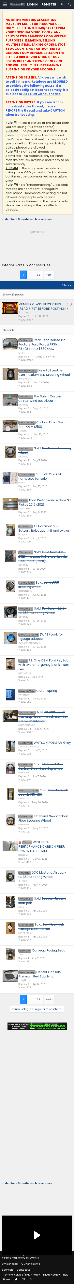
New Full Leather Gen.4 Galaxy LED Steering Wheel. (44, 372)
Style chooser (10, 1264)
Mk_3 (21, 906)
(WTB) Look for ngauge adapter (40, 636)
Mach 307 (24, 508)
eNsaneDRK (25, 378)
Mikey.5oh (24, 772)
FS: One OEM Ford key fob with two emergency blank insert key (44, 665)
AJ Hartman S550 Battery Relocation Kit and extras (44, 528)
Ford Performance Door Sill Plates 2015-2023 (44, 502)
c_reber (22, 880)
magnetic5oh (26, 725)
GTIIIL (21, 352)
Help (65, 1274)
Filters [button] (65, 285)
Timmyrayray (26, 954)
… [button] (30, 275)
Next (48, 275)
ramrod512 (24, 673)
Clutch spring (46, 690)
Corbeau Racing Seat (48, 950)
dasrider (23, 798)
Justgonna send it (29, 642)
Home (6, 1279)
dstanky (23, 404)
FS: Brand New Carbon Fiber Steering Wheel (43, 818)
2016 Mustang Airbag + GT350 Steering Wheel (42, 874)
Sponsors (7, 1269)
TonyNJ (22, 430)
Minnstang (24, 932)
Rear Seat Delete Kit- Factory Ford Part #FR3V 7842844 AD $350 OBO (42, 344)
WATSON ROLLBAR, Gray (52, 742)
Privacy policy (51, 1274)
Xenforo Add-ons (20, 1257)
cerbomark (25, 590)
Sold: (44, 450)
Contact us (23, 1269)
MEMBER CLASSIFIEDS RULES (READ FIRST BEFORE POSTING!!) (43, 306)
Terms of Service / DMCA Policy (21, 1274)
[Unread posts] (62, 4)
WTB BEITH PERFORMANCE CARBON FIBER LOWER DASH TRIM (41, 846)
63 (38, 275)
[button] (5, 4)
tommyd (23, 694)
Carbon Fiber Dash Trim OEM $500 (42, 424)
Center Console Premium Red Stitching (39, 974)
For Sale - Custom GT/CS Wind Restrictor (40, 398)
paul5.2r (23, 854)
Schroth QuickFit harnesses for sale (39, 476)
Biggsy (22, 534)
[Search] (69, 4)
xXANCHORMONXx (28, 746)
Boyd (21, 482)
